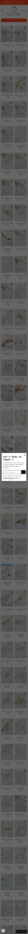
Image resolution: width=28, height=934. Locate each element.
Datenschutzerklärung (8, 478)
